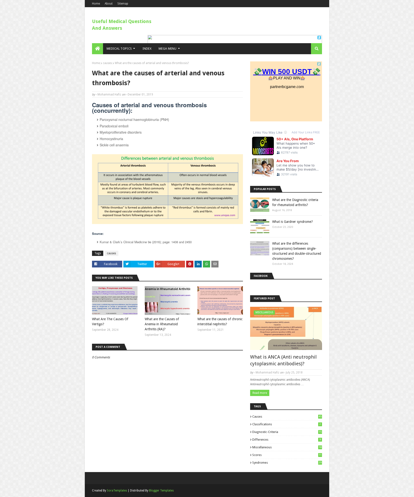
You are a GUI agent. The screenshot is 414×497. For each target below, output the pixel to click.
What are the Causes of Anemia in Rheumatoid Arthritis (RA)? (162, 324)
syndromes (287, 462)
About (109, 3)
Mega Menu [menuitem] (168, 48)
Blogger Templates (161, 490)
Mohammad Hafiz (109, 94)
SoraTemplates (117, 490)
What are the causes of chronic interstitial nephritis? (219, 321)
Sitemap (122, 3)
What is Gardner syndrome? (292, 222)
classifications (286, 424)
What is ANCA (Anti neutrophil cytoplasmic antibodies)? (283, 360)
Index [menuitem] (147, 48)
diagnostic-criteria (287, 432)
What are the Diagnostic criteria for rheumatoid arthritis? (295, 202)
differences (286, 439)
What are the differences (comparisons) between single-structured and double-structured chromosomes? (296, 251)
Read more (260, 393)
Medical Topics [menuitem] (119, 48)
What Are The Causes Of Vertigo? (110, 321)
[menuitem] (97, 48)
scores (287, 455)
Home (96, 3)
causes (107, 63)
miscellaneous (287, 447)
